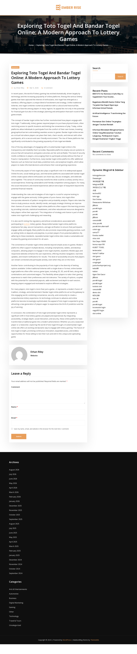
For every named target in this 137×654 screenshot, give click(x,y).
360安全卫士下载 (99, 187)
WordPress (67, 640)
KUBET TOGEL (98, 247)
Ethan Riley (19, 88)
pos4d (95, 211)
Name (14, 407)
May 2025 (13, 537)
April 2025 (13, 542)
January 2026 (14, 501)
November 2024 (15, 564)
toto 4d (95, 298)
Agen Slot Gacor (99, 274)
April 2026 (13, 488)
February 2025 (15, 551)
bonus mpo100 (99, 244)
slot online (97, 313)
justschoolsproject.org (102, 265)
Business (15, 67)
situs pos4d (97, 223)
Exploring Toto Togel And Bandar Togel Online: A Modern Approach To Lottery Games (72, 45)
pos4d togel (97, 280)
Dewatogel (97, 178)
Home (31, 45)
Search (96, 68)
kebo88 (96, 268)
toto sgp (96, 196)
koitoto (27, 224)
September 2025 (15, 519)
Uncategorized (15, 625)
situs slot (96, 238)
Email (14, 418)
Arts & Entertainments (18, 589)
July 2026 (12, 474)
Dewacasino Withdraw (101, 202)
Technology (14, 616)
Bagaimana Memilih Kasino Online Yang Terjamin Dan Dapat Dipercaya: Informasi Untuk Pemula (109, 105)
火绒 (94, 190)
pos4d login (97, 208)
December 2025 (15, 506)
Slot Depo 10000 (99, 241)
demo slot (97, 292)
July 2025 (12, 528)
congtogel (97, 262)
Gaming (12, 607)
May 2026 (13, 483)
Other (11, 612)
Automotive (13, 594)
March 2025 (14, 546)
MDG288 (96, 295)
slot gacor (97, 256)
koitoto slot (97, 286)
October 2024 (14, 569)
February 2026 (15, 497)
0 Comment (48, 88)
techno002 (97, 193)
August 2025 (14, 524)
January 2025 (14, 555)
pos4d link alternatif (101, 226)
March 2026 (14, 492)
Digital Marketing (16, 603)
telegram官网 (98, 184)
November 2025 (15, 510)
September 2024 (15, 573)
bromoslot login (99, 307)
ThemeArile (94, 640)
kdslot (95, 271)
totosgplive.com (99, 175)
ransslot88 (97, 220)
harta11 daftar (98, 253)
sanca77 (96, 232)
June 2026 (13, 479)
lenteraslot (97, 250)
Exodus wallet (98, 235)
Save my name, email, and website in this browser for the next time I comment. (41, 429)
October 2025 (14, 515)
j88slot (95, 205)
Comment (15, 387)
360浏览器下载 (98, 181)
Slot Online (97, 199)
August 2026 (14, 470)
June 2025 (13, 533)
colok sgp (96, 229)
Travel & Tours (15, 621)
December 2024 (15, 560)
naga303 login (98, 310)
